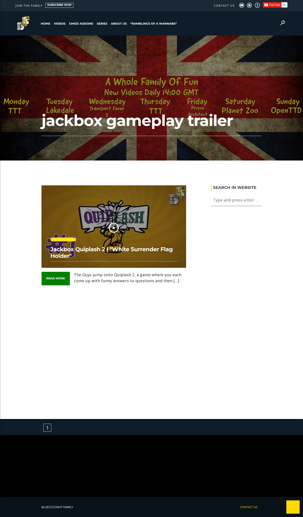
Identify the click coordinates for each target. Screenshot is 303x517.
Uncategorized (63, 239)
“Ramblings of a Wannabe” (153, 23)
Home (45, 23)
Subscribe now (59, 5)
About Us (119, 23)
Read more (55, 278)
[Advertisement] (113, 349)
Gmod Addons (81, 23)
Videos (60, 23)
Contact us (224, 6)
